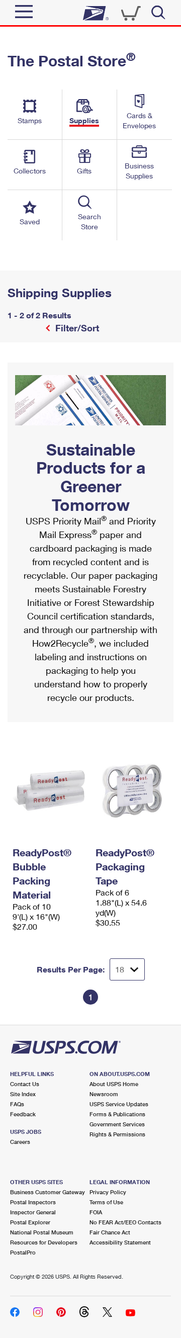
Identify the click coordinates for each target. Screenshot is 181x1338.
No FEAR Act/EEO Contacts (125, 1222)
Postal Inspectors (33, 1202)
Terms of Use (106, 1202)
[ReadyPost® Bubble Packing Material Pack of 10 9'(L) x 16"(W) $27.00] (49, 790)
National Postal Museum (41, 1232)
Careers (20, 1141)
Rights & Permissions (117, 1134)
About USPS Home (113, 1084)
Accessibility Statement (120, 1242)
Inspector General (33, 1212)
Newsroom (103, 1094)
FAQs (17, 1104)
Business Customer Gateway (47, 1192)
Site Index (23, 1094)
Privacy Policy (107, 1192)
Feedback (23, 1114)
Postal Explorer (30, 1222)
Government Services (117, 1124)
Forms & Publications (117, 1114)
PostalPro (23, 1252)
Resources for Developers (43, 1242)
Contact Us (24, 1084)
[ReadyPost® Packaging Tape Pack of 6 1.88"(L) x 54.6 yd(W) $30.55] (132, 790)
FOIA (95, 1212)
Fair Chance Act (109, 1232)
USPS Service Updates (118, 1104)
